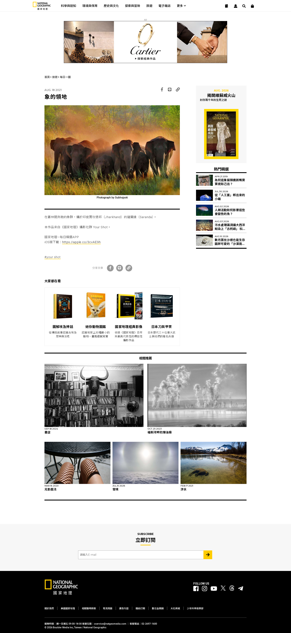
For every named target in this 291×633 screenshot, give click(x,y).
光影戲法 (50, 489)
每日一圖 (65, 77)
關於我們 (49, 608)
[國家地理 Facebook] (196, 588)
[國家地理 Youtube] (214, 588)
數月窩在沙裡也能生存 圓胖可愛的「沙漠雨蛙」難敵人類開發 (231, 243)
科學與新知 (68, 6)
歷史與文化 (111, 6)
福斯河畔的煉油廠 (160, 432)
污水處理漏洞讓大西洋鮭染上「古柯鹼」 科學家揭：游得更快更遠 (230, 228)
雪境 (115, 489)
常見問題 (107, 608)
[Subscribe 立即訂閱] (207, 554)
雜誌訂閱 (140, 608)
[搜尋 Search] (244, 6)
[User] (235, 6)
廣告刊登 (124, 608)
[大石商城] (252, 6)
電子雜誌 (164, 6)
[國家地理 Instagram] (204, 588)
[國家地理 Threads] (232, 588)
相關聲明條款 (89, 608)
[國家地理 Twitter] (223, 588)
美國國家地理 (68, 608)
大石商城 (175, 608)
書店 (47, 432)
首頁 (47, 77)
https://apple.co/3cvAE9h (81, 242)
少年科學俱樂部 (195, 608)
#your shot (52, 257)
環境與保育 (90, 6)
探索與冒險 (132, 6)
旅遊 (149, 6)
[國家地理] (42, 9)
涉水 (184, 489)
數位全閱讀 (158, 608)
